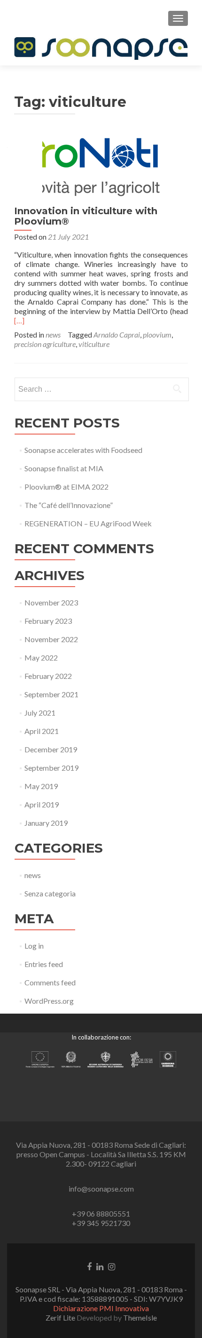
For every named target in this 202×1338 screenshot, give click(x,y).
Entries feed (43, 963)
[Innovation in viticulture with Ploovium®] (101, 165)
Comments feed (50, 982)
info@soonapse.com (101, 1188)
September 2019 (51, 767)
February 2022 (48, 675)
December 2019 (50, 749)
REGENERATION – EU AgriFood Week (88, 523)
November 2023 (51, 602)
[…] (19, 320)
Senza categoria (50, 893)
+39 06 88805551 (101, 1213)
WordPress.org (49, 1000)
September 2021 (51, 694)
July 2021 (39, 712)
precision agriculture (45, 343)
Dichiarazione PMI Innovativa (101, 1308)
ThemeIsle (140, 1317)
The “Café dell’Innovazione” (68, 504)
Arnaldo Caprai (116, 334)
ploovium (157, 334)
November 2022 (51, 639)
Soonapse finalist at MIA (63, 468)
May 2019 (41, 786)
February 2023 (48, 620)
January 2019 (46, 822)
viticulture (93, 343)
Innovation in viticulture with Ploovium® (85, 216)
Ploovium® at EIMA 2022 (66, 486)
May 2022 (41, 657)
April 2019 (41, 804)
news (53, 334)
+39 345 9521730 (101, 1222)
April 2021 (41, 730)
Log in (34, 945)
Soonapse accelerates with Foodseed (83, 449)
